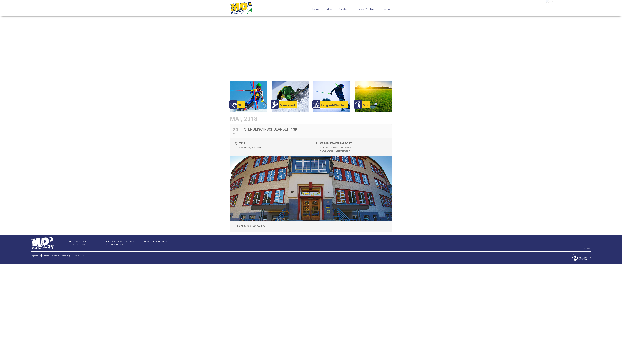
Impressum (36, 255)
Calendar (245, 226)
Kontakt (386, 9)
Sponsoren (375, 9)
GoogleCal (260, 226)
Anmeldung (344, 9)
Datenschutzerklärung (60, 255)
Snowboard (287, 105)
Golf (365, 105)
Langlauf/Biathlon (333, 105)
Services (360, 9)
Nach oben (586, 248)
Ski (240, 105)
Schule (329, 9)
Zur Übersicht (78, 255)
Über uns (315, 9)
